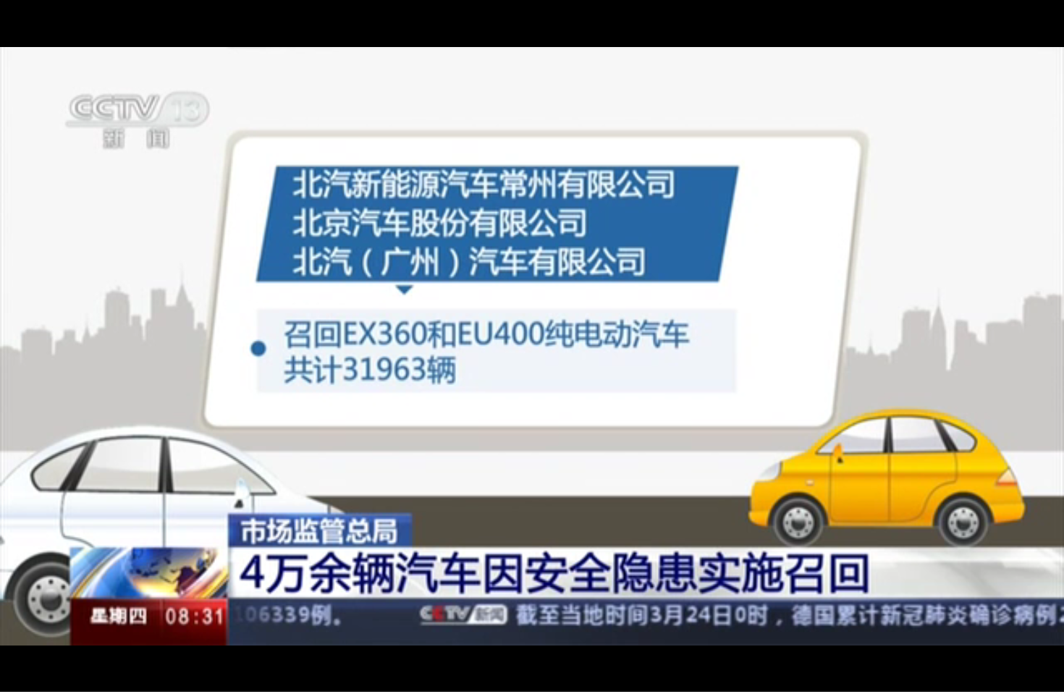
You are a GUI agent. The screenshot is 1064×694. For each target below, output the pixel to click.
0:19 (37, 678)
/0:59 (56, 678)
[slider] (927, 678)
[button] (11, 680)
